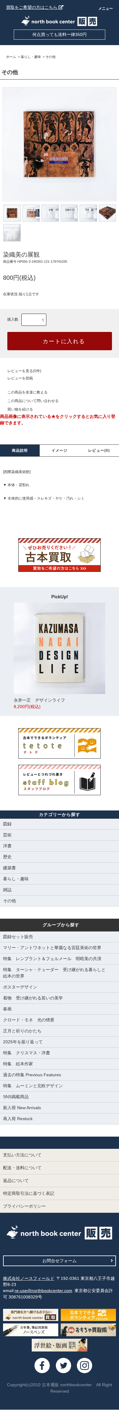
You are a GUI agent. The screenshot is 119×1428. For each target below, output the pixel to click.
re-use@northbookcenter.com (43, 1290)
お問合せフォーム (59, 1260)
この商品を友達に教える (27, 392)
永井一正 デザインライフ (39, 703)
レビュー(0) (99, 450)
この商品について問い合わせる (33, 401)
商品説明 (20, 450)
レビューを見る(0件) (24, 371)
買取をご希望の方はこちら (32, 7)
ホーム (11, 57)
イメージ (60, 450)
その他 (50, 57)
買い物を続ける (20, 409)
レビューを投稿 (20, 378)
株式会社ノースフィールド (28, 1278)
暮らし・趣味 (31, 57)
